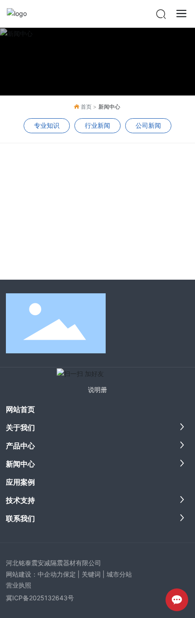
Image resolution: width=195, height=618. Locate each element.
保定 (69, 574)
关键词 (91, 574)
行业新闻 (97, 125)
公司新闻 (148, 125)
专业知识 (46, 125)
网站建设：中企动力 (34, 574)
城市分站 (119, 574)
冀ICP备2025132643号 (40, 598)
